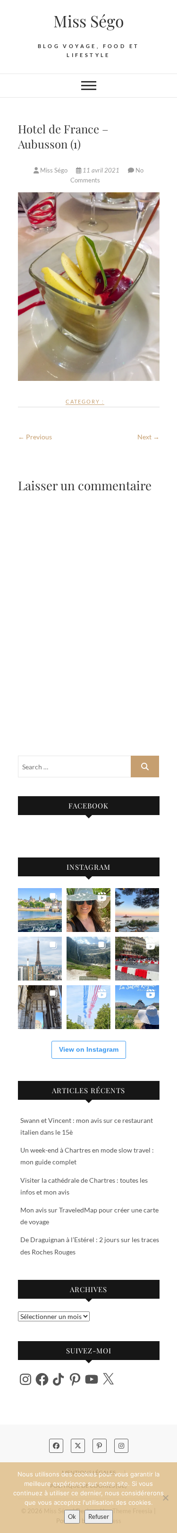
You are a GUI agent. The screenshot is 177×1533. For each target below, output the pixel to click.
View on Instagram (88, 1049)
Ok (72, 1516)
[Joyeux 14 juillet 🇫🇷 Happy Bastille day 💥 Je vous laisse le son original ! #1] (88, 1007)
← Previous (35, 437)
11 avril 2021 (101, 170)
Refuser (98, 1516)
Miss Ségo (88, 21)
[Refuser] (165, 1497)
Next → (148, 437)
